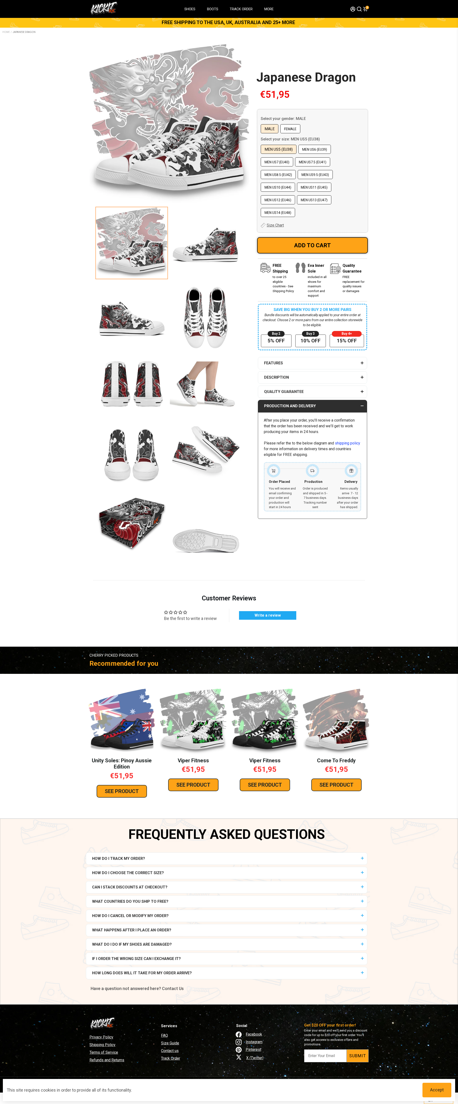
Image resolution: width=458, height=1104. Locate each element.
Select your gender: (283, 118)
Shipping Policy (102, 1044)
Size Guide (170, 1043)
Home (6, 32)
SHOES (189, 9)
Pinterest (253, 1049)
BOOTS (212, 9)
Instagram (254, 1042)
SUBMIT (357, 1055)
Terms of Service (103, 1052)
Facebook (254, 1034)
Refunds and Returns (106, 1060)
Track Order (170, 1058)
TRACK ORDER (241, 9)
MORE (269, 9)
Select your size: (290, 139)
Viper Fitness (193, 761)
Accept (437, 1089)
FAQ (164, 1035)
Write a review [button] (268, 615)
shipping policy (347, 443)
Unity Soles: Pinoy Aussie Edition (122, 764)
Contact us (170, 1050)
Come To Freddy (336, 761)
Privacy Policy (101, 1037)
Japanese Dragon (306, 77)
